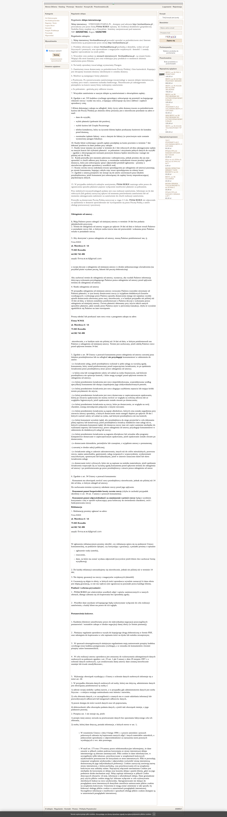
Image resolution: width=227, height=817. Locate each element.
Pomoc (75, 809)
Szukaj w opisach (55, 51)
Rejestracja (177, 7)
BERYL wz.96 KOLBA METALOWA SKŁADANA (173, 87)
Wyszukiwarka (51, 41)
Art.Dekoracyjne (51, 18)
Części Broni (50, 25)
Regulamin (58, 809)
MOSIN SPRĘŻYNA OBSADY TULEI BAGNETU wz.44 (172, 170)
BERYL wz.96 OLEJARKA (170, 178)
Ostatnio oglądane (52, 66)
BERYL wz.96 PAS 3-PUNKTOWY (173, 73)
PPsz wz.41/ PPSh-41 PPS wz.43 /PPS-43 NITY (173, 161)
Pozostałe (48, 33)
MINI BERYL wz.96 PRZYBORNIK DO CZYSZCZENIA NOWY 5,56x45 (174, 118)
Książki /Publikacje (52, 30)
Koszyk (163, 14)
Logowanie (166, 7)
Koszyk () (88, 7)
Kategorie (49, 14)
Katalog (62, 7)
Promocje (70, 7)
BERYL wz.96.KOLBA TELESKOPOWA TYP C (173, 128)
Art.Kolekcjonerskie (52, 21)
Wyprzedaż (49, 35)
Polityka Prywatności (87, 809)
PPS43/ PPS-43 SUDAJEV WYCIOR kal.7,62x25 (172, 153)
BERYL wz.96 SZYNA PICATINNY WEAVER (173, 80)
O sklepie (49, 809)
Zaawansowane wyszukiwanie (56, 60)
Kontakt (67, 809)
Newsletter (164, 23)
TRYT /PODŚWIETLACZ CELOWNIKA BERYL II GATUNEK (174, 108)
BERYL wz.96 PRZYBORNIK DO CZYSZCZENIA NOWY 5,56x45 (174, 97)
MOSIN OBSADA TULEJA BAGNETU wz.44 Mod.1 (172, 185)
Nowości (79, 7)
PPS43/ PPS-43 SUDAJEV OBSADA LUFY (172, 194)
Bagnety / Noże (51, 23)
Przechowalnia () (101, 7)
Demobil (48, 28)
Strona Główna (51, 7)
